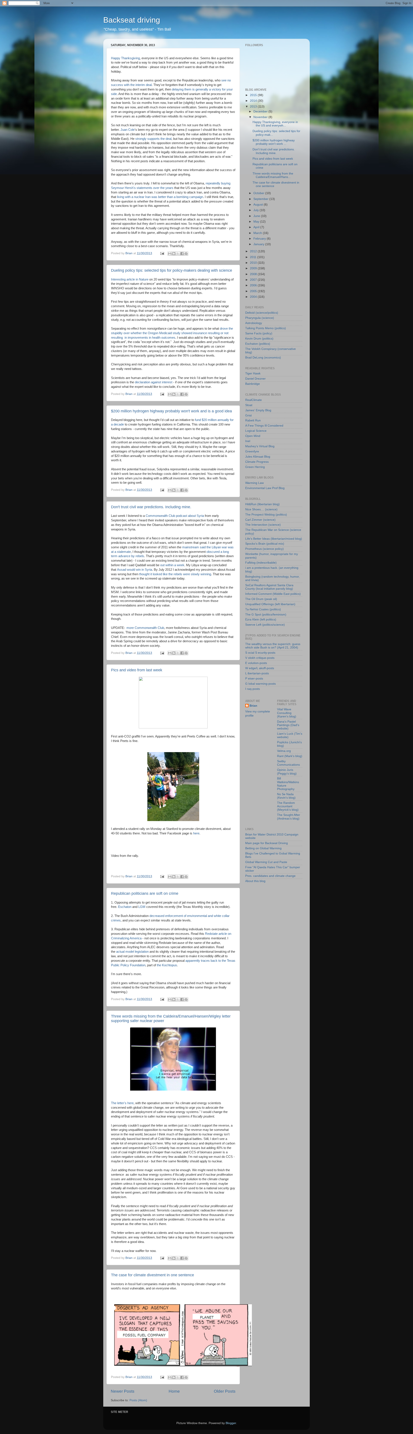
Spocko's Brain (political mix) (264, 543)
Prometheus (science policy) (264, 548)
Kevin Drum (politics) (259, 338)
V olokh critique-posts (259, 657)
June (257, 216)
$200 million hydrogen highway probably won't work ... (274, 142)
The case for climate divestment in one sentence (152, 1275)
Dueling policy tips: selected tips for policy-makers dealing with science (171, 270)
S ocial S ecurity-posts (260, 652)
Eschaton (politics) (257, 343)
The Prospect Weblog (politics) (266, 514)
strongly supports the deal (153, 138)
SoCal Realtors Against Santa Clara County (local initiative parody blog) (269, 587)
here (196, 833)
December (260, 111)
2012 (254, 251)
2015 (254, 95)
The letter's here (122, 1103)
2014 (254, 100)
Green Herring (255, 467)
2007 (254, 279)
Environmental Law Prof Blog (265, 488)
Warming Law (254, 483)
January (259, 244)
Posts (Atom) (138, 1400)
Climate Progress (257, 461)
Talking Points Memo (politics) (265, 328)
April (256, 227)
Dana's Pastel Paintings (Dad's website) (288, 725)
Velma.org (284, 751)
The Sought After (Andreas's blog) (288, 816)
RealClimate (253, 400)
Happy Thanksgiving (125, 58)
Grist (248, 415)
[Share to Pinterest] (186, 253)
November (260, 117)
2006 (254, 285)
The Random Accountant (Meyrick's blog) (288, 806)
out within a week (172, 565)
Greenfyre (252, 451)
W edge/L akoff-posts (259, 668)
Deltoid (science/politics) (261, 312)
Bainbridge (252, 383)
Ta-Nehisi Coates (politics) (263, 609)
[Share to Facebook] (182, 253)
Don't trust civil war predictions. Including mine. (151, 507)
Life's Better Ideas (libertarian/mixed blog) (273, 538)
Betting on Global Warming (263, 848)
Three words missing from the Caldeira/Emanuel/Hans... (273, 175)
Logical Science (256, 430)
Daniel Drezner (255, 378)
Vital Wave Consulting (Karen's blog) (286, 713)
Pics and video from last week (136, 670)
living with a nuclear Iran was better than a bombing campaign (160, 197)
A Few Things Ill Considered (264, 425)
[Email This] (170, 253)
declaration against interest (153, 382)
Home (174, 1391)
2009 (254, 268)
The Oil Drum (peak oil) (261, 599)
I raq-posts (252, 689)
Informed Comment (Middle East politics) (273, 593)
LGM (141, 907)
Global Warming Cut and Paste (266, 862)
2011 (253, 257)
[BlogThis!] (174, 253)
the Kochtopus (167, 965)
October (259, 193)
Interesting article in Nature (129, 279)
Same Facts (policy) (258, 333)
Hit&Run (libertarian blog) (262, 504)
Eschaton (124, 907)
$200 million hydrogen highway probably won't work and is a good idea (171, 411)
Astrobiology (253, 323)
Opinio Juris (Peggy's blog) (287, 771)
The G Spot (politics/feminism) (265, 614)
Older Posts (225, 1391)
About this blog (255, 881)
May (256, 221)
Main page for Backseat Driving (266, 843)
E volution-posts (256, 663)
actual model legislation (132, 951)
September (261, 199)
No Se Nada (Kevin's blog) (286, 796)
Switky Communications (288, 763)
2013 (254, 106)
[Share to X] (178, 253)
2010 (254, 262)
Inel (247, 441)
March (258, 233)
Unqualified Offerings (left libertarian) (270, 604)
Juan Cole (127, 129)
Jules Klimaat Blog (257, 456)
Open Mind (252, 436)
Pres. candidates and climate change (270, 876)
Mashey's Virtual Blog (259, 446)
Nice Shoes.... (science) (261, 509)
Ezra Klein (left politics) (260, 619)
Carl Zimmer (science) (260, 519)
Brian (253, 705)
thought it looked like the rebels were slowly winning (175, 574)
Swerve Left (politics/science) (265, 624)
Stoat (248, 405)
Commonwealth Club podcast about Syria (175, 515)
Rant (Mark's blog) (289, 756)
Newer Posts (122, 1391)
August (258, 204)
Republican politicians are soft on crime (144, 893)
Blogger (231, 1423)
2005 (254, 291)
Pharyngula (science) (259, 318)
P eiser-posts (254, 678)
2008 (254, 274)
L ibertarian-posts (257, 673)
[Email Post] (162, 253)
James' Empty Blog (258, 410)
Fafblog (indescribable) (261, 562)
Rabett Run (253, 420)
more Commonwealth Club (145, 628)
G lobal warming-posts (260, 683)
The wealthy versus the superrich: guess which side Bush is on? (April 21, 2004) (272, 645)
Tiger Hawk (252, 373)
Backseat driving (131, 20)
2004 (254, 296)
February (260, 238)
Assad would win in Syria (134, 569)
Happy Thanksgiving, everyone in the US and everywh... (275, 123)
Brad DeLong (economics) (263, 357)
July (256, 210)
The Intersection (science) (263, 524)
